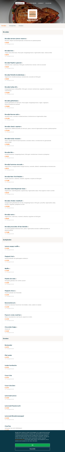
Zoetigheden (12, 25)
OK (32, 445)
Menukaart (20, 3)
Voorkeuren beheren (19, 439)
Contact (41, 3)
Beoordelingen (31, 3)
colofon (48, 3)
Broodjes (4, 25)
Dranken (21, 25)
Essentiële (32, 448)
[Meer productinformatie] (26, 38)
